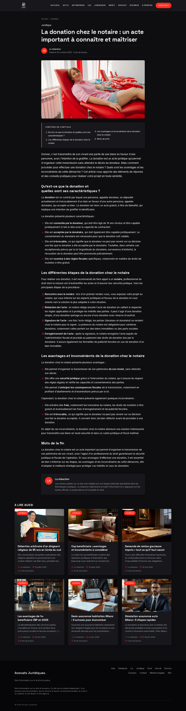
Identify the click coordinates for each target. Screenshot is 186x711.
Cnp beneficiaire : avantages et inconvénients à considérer (89, 548)
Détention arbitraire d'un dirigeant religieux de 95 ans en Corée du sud (39, 548)
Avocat (122, 5)
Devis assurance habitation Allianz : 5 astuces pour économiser (92, 618)
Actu (66, 5)
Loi (89, 5)
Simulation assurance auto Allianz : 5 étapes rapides (141, 618)
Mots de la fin (103, 139)
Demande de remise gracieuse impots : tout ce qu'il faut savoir (145, 548)
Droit (112, 5)
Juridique (100, 5)
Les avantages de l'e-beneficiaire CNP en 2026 (33, 618)
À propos (147, 5)
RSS (169, 673)
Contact (163, 5)
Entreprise (78, 5)
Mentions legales (157, 673)
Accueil (55, 5)
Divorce (134, 5)
